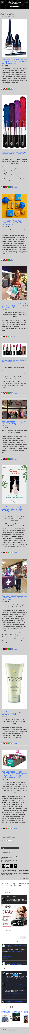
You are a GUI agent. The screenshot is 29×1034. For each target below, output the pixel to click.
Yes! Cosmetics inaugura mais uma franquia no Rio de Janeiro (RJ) (15, 598)
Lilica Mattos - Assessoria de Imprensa (16, 945)
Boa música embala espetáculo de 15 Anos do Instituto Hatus (17, 1011)
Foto (6, 953)
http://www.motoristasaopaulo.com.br (13, 993)
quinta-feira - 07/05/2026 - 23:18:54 (13, 988)
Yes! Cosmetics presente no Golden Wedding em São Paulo (14, 423)
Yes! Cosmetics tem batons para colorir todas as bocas (14, 153)
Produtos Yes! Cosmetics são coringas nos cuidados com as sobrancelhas (14, 61)
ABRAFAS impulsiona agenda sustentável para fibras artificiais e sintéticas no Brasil (6, 1012)
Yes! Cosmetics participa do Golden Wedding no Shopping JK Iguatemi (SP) (15, 305)
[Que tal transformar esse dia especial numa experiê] (14, 917)
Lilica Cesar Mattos (15, 964)
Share (15, 89)
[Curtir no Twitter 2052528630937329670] (11, 997)
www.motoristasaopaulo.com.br (15, 951)
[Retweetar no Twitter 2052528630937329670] (9, 997)
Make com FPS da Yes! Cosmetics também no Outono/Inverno (12, 222)
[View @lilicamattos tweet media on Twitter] (22, 993)
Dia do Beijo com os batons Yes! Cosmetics (14, 361)
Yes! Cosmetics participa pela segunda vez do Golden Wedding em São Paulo (14, 509)
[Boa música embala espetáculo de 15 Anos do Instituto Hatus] (16, 1017)
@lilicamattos (8, 986)
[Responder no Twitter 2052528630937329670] (6, 997)
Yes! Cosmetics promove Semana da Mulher (13, 713)
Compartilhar (5, 958)
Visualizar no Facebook (6, 956)
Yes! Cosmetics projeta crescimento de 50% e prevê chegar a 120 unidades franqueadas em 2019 (14, 774)
